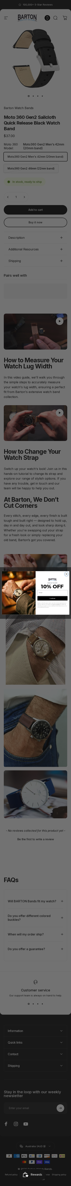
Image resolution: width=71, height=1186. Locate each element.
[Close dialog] (66, 574)
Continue (52, 598)
